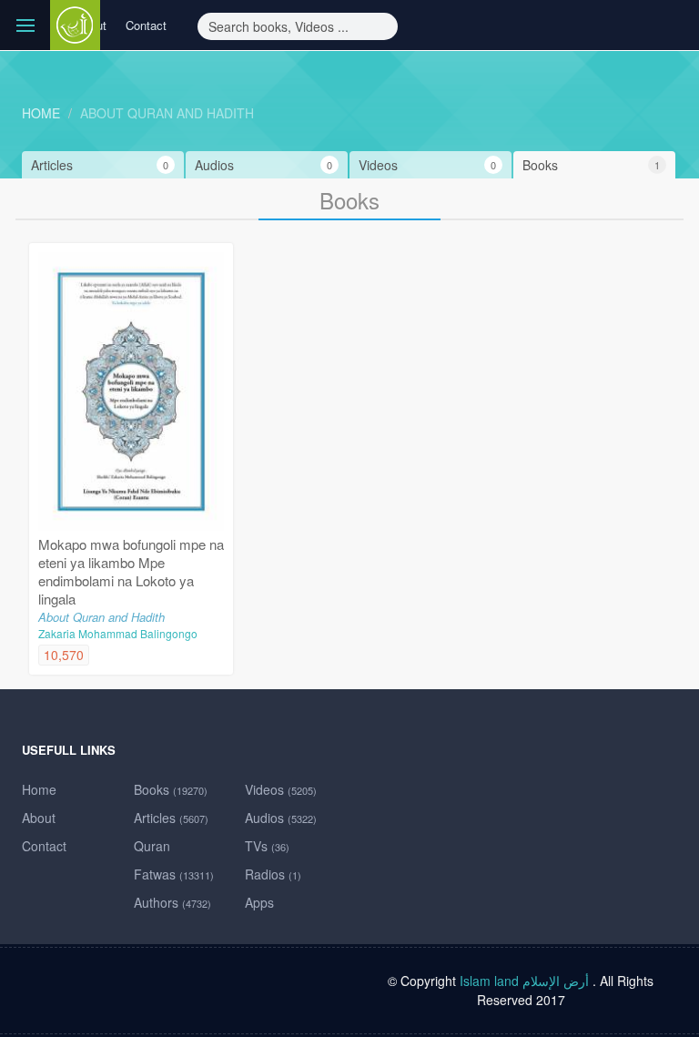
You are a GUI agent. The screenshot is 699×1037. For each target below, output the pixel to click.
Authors (172, 902)
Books (171, 789)
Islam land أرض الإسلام (524, 980)
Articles (171, 817)
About (39, 817)
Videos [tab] (427, 165)
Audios (281, 817)
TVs (267, 846)
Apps (259, 902)
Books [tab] (591, 165)
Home (41, 113)
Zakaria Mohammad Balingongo (118, 633)
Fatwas (174, 874)
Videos (281, 789)
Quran (152, 846)
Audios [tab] (263, 165)
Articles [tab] (99, 165)
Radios (273, 874)
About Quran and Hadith (167, 113)
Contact (146, 25)
